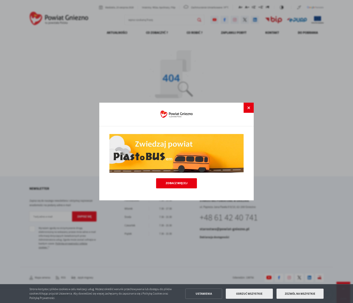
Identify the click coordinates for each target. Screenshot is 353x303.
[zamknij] (249, 108)
